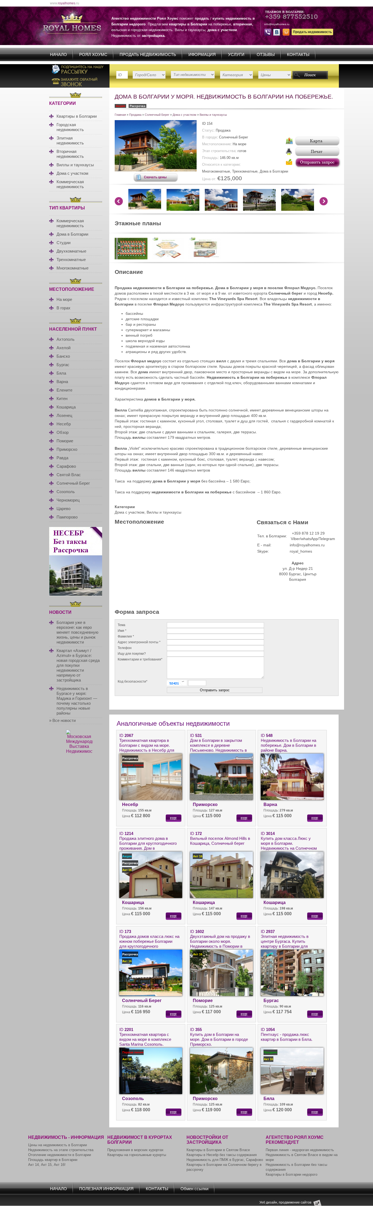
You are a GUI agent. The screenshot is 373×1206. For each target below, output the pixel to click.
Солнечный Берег (73, 483)
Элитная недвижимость (70, 140)
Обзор (63, 432)
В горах (63, 308)
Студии (63, 242)
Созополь (66, 491)
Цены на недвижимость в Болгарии (57, 1145)
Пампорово (67, 517)
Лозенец (64, 415)
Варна (62, 381)
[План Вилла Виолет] (204, 258)
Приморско (67, 449)
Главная (120, 114)
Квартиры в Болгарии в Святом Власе (218, 1150)
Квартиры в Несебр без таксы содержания (222, 1155)
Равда (62, 457)
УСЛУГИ (236, 54)
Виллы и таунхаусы (75, 164)
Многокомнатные (72, 268)
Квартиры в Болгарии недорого (291, 1174)
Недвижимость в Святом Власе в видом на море (302, 1157)
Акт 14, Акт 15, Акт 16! (47, 1165)
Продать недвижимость (312, 32)
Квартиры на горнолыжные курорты (136, 1155)
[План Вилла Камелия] (168, 258)
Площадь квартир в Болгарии (52, 1160)
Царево (63, 508)
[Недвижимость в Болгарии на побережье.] (131, 258)
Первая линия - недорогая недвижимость (300, 1150)
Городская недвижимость (70, 127)
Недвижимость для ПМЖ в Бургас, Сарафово (225, 1160)
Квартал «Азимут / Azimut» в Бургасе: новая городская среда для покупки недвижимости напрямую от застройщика (78, 665)
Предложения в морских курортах (135, 1150)
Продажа (135, 114)
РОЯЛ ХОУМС (93, 54)
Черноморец (68, 500)
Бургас (63, 364)
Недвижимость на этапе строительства (60, 1150)
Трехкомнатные (71, 259)
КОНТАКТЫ (298, 54)
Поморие (65, 440)
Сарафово (66, 466)
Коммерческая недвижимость (70, 184)
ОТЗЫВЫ (266, 54)
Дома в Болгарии (72, 234)
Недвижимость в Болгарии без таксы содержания (296, 1167)
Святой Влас (69, 474)
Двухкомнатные (71, 251)
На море (64, 299)
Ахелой (63, 347)
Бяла (61, 373)
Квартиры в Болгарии (77, 116)
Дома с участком (72, 173)
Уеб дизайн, (269, 1202)
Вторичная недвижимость (70, 154)
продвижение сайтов (295, 1202)
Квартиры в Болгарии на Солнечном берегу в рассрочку (224, 1167)
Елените (64, 390)
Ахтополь (66, 339)
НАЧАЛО (58, 54)
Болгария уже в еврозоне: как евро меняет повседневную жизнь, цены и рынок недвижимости (77, 632)
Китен (62, 398)
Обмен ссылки (194, 1188)
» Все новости (62, 720)
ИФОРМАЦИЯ (202, 54)
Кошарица (66, 407)
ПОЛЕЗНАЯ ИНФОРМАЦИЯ (106, 1188)
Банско (63, 356)
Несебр (64, 424)
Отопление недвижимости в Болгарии (59, 1155)
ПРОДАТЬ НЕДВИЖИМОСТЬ (148, 54)
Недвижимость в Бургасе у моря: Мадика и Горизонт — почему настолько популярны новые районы (77, 700)
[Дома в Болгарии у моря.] (156, 170)
